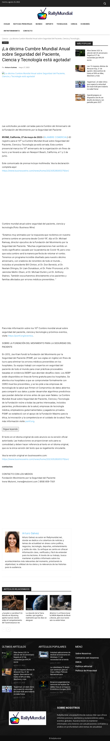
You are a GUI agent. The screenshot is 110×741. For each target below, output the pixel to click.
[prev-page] (4, 629)
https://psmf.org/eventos (20, 335)
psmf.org (29, 421)
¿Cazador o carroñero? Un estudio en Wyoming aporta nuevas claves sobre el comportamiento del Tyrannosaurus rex (12, 618)
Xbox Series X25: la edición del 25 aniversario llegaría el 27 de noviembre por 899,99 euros (97, 55)
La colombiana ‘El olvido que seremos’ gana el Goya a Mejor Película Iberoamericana (59, 670)
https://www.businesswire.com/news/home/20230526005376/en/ (35, 170)
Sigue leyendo (10, 429)
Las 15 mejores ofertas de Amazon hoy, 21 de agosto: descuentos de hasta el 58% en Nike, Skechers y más (97, 71)
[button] (104, 3)
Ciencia (5, 38)
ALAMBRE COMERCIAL (55, 137)
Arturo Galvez (11, 67)
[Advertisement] (36, 103)
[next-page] (8, 629)
